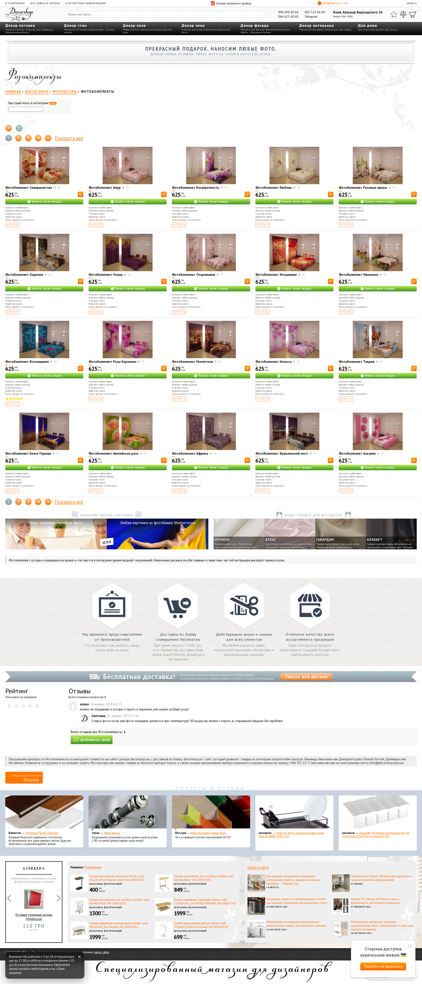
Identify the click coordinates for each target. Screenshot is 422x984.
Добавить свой (95, 739)
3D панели (82, 29)
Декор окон (193, 25)
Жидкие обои (96, 29)
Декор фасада (254, 25)
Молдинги (69, 29)
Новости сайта (258, 867)
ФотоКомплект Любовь (273, 187)
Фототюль (31, 779)
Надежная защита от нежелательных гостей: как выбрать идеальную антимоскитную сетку (296, 901)
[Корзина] (413, 14)
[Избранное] (393, 14)
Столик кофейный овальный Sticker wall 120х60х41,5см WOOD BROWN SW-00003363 (205, 901)
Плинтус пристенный (141, 29)
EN (412, 3)
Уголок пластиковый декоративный (208, 833)
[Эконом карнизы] (128, 813)
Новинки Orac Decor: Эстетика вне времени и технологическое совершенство (381, 878)
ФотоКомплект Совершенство (28, 187)
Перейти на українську (383, 966)
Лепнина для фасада (252, 29)
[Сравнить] (403, 14)
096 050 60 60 (288, 12)
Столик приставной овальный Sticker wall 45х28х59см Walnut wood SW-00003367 (117, 878)
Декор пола (134, 25)
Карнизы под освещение (39, 29)
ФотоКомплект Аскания (357, 453)
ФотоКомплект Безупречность (195, 187)
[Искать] (266, 14)
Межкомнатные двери (311, 29)
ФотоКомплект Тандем (357, 361)
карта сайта (101, 952)
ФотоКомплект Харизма (24, 274)
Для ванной (377, 29)
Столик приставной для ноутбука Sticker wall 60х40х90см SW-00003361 (119, 901)
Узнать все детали (306, 677)
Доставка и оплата (45, 3)
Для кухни (364, 29)
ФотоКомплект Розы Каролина (112, 361)
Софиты (244, 32)
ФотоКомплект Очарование (193, 274)
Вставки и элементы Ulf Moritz (34, 926)
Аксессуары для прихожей (105, 884)
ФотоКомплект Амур (105, 187)
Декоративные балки (17, 32)
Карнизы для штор (192, 29)
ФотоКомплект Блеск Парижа (28, 453)
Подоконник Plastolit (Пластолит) (42, 833)
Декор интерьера (316, 25)
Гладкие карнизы (15, 29)
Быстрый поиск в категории (32, 103)
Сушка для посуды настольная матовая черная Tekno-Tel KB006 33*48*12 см (291, 834)
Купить (13, 225)
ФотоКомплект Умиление (358, 274)
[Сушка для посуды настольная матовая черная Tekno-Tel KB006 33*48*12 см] (294, 813)
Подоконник (210, 29)
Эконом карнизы (112, 833)
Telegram (311, 16)
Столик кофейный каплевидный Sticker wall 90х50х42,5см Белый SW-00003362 (118, 925)
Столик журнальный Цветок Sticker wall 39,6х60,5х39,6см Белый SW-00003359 (201, 925)
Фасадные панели (261, 32)
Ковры (126, 29)
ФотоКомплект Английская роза (113, 453)
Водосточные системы (278, 29)
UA (408, 3)
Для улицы (391, 29)
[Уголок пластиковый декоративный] (211, 813)
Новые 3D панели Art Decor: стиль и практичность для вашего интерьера (375, 901)
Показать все (69, 138)
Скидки (335, 3)
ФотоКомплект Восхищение (27, 361)
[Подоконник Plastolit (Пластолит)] (44, 813)
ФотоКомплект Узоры (106, 274)
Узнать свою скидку (47, 201)
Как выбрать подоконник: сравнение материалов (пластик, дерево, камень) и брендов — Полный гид (293, 880)
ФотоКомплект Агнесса (273, 361)
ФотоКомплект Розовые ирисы (363, 187)
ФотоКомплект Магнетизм (192, 361)
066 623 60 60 (288, 16)
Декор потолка (20, 25)
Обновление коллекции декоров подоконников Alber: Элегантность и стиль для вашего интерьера (382, 925)
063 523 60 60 (315, 12)
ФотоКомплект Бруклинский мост (281, 453)
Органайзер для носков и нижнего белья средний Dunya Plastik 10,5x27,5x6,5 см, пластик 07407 (375, 834)
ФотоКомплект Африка (190, 453)
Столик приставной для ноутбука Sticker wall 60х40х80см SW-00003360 (204, 878)
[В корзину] (80, 194)
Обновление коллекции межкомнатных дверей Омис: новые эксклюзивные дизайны (296, 924)
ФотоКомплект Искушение (276, 274)
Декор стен (75, 25)
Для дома (367, 25)
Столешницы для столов (338, 29)
